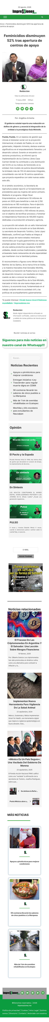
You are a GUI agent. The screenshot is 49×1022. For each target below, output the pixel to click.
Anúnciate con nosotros (37, 1013)
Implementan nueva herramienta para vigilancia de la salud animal (24, 704)
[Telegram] (31, 108)
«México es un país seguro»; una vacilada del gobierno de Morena (24, 762)
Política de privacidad (11, 1010)
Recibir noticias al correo (24, 333)
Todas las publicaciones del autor (24, 96)
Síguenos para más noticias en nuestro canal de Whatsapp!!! (24, 342)
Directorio (13, 1013)
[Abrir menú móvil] (5, 17)
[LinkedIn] (32, 993)
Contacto (22, 1013)
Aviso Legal (33, 1010)
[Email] (22, 108)
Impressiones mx (24, 1005)
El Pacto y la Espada (22, 454)
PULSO (14, 522)
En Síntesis (16, 487)
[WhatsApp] (26, 108)
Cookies (24, 1010)
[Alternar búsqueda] (42, 17)
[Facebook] (17, 108)
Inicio (2, 24)
